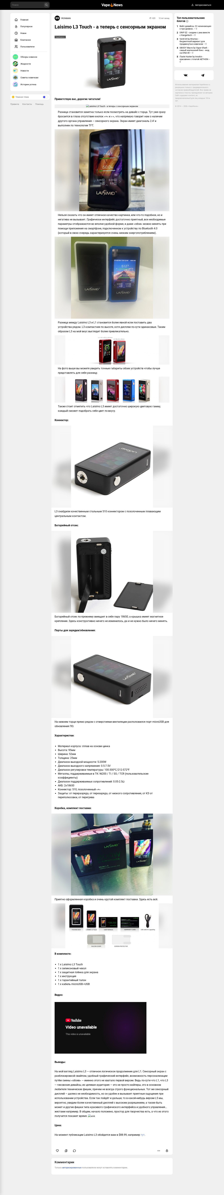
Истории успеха (28, 84)
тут (143, 1134)
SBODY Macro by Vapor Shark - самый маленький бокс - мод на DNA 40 (194, 50)
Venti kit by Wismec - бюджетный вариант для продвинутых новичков (193, 41)
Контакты (27, 104)
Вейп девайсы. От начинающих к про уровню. (195, 27)
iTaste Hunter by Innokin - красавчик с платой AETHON (195, 59)
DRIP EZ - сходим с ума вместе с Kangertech (195, 33)
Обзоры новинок (28, 57)
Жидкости (25, 64)
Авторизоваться (203, 5)
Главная (24, 20)
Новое (23, 33)
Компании (25, 40)
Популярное (26, 26)
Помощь (39, 104)
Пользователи (27, 46)
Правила (14, 104)
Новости (24, 70)
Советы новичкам (29, 77)
